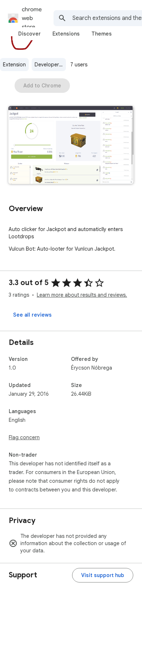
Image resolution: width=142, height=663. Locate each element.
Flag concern (24, 437)
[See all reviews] (32, 315)
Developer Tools (50, 64)
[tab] (29, 33)
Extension (14, 64)
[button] (71, 145)
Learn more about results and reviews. (82, 295)
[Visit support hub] (102, 575)
